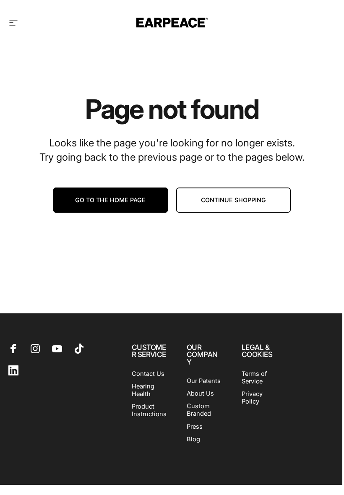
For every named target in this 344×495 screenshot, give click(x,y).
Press (195, 426)
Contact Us (148, 374)
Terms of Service (254, 377)
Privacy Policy (252, 397)
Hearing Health (143, 390)
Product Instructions (149, 410)
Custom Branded (199, 409)
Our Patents (204, 381)
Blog (193, 439)
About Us (200, 393)
